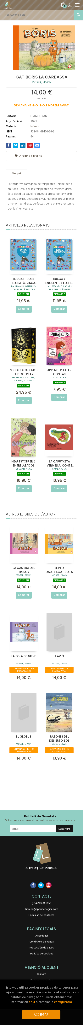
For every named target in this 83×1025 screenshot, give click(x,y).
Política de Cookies (41, 954)
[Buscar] (78, 15)
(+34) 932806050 (41, 903)
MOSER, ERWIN (41, 82)
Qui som (41, 974)
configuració (63, 1002)
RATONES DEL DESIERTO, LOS (59, 738)
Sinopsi (16, 173)
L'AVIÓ (59, 656)
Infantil (34, 126)
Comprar (23, 309)
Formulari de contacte (41, 915)
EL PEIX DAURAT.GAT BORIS (59, 570)
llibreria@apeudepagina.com (41, 909)
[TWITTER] (41, 885)
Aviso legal (41, 936)
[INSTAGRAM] (49, 885)
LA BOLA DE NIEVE (23, 656)
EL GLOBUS (23, 736)
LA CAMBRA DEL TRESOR (24, 570)
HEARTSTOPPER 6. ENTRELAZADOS (23, 463)
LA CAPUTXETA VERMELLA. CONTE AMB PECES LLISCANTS (59, 463)
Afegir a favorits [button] (30, 155)
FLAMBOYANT (39, 116)
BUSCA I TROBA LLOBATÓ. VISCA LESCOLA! (23, 281)
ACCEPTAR (41, 1014)
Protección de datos (42, 948)
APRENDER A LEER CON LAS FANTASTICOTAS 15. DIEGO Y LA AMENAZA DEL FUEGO (59, 372)
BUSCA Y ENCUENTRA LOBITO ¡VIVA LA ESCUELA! (59, 281)
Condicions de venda (42, 942)
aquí (32, 1002)
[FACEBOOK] (33, 885)
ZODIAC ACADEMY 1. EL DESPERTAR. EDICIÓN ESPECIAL (23, 372)
